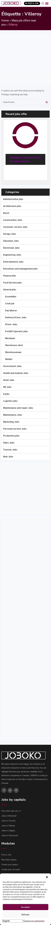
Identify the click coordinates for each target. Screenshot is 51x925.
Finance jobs (9, 275)
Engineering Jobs (12, 255)
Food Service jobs (12, 282)
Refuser (26, 914)
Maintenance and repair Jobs (18, 408)
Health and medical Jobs (15, 373)
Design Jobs (9, 234)
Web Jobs (8, 456)
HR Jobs (7, 387)
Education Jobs (11, 241)
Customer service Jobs (15, 227)
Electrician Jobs (11, 248)
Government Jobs (12, 366)
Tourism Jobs (10, 449)
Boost (6, 213)
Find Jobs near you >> (11, 811)
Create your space (9, 864)
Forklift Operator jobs (16, 331)
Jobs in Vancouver (9, 835)
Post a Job (6, 854)
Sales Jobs (8, 442)
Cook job (9, 303)
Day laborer (11, 310)
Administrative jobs (13, 199)
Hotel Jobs (8, 380)
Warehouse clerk (14, 345)
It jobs (6, 394)
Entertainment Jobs (13, 261)
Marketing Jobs (11, 422)
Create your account (10, 869)
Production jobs (11, 435)
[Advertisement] (25, 59)
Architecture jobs (12, 206)
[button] (47, 876)
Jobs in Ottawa (8, 825)
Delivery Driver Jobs (15, 317)
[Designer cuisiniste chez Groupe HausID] (25, 135)
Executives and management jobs (20, 268)
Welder (9, 359)
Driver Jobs (11, 324)
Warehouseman (13, 352)
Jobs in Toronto (8, 821)
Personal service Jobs (15, 429)
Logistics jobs (10, 401)
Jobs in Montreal (8, 816)
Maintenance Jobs (12, 415)
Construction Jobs (12, 220)
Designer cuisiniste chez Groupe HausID (25, 159)
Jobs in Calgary (8, 830)
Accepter (25, 907)
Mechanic (10, 338)
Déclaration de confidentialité (33, 921)
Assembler (10, 296)
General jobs (9, 289)
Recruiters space (8, 859)
